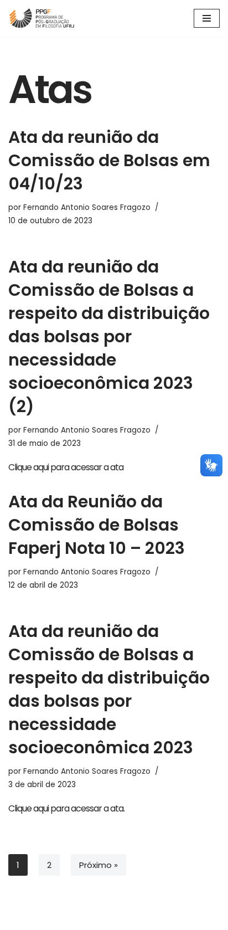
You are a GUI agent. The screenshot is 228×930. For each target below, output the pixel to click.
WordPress (144, 919)
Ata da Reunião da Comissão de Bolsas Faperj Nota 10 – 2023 (96, 525)
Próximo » (98, 865)
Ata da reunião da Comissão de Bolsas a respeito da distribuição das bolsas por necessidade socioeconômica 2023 (109, 689)
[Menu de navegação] (207, 18)
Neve (72, 919)
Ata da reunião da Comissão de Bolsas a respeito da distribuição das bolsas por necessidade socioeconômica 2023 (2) (109, 336)
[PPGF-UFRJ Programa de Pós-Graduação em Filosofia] (41, 18)
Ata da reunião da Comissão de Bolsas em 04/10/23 (109, 160)
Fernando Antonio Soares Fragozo (87, 207)
